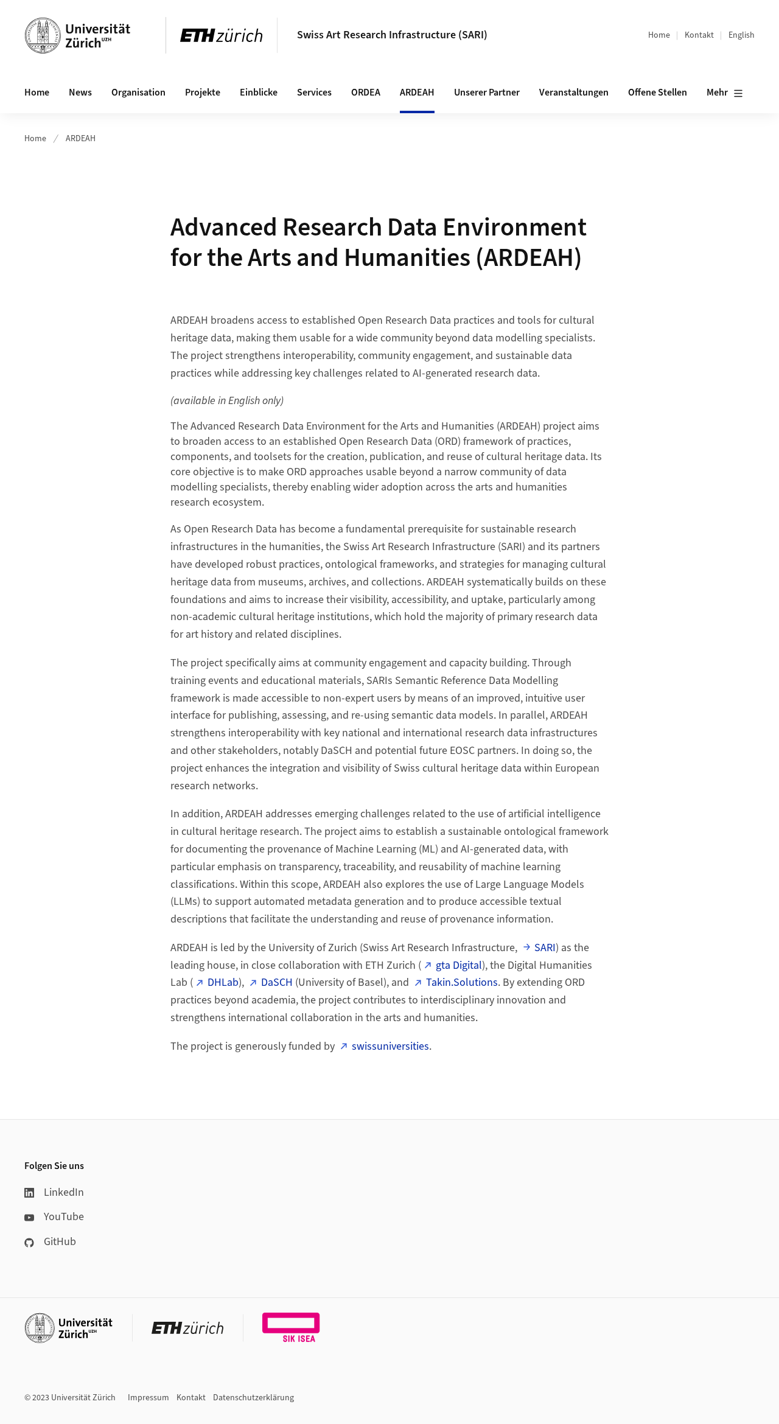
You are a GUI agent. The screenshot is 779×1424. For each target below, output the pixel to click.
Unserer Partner (487, 92)
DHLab (223, 982)
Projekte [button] (202, 92)
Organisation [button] (138, 92)
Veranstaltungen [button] (574, 92)
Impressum (148, 1398)
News (80, 92)
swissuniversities (390, 1046)
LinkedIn (64, 1192)
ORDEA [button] (365, 92)
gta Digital (459, 965)
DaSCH (277, 982)
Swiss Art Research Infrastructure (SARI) (392, 35)
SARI (545, 947)
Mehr (717, 92)
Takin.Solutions (462, 982)
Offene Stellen (657, 92)
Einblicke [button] (259, 92)
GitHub (60, 1241)
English (741, 35)
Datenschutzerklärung (253, 1398)
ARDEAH (417, 92)
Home (659, 35)
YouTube (64, 1216)
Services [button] (314, 92)
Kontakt (699, 35)
